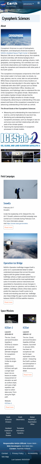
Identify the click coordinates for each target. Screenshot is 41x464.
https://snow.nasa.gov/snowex (17, 223)
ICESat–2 (9, 327)
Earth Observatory (20, 418)
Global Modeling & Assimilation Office (32, 420)
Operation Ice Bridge (13, 263)
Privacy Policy (18, 453)
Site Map (5, 457)
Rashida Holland (23, 449)
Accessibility (33, 453)
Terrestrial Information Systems (20, 430)
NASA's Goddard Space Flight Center (14, 53)
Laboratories (27, 4)
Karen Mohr (31, 443)
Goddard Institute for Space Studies (8, 431)
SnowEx (7, 203)
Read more (8, 227)
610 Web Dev (27, 446)
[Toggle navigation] (39, 3)
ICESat (26, 327)
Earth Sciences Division (8, 419)
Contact (5, 453)
